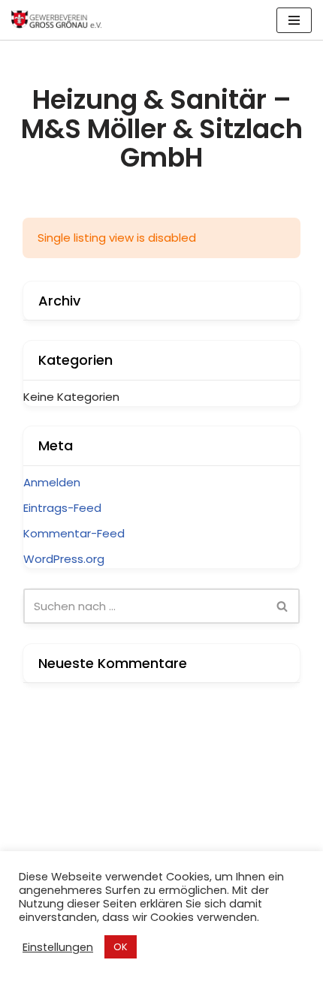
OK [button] (120, 947)
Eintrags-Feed (62, 508)
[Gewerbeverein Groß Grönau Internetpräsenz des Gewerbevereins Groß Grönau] (56, 20)
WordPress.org (63, 559)
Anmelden (51, 482)
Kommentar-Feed (74, 533)
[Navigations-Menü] (294, 20)
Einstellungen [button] (58, 947)
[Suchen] (283, 606)
